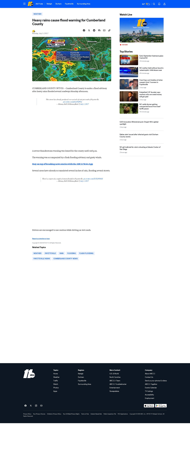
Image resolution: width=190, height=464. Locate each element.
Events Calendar (151, 388)
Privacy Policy (27, 414)
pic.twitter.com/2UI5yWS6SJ (93, 178)
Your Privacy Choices (39, 414)
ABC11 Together (151, 384)
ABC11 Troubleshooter (118, 384)
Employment (149, 398)
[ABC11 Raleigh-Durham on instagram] (36, 406)
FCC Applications (123, 414)
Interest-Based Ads (96, 414)
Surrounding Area (83, 4)
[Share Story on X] (89, 30)
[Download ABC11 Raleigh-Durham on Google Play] (161, 405)
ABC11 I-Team (115, 381)
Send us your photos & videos (156, 381)
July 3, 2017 (84, 104)
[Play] (142, 30)
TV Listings (149, 391)
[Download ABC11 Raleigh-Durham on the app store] (149, 405)
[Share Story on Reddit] (94, 30)
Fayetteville (69, 4)
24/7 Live (39, 4)
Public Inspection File (110, 414)
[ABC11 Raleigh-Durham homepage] (30, 4)
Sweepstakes (114, 391)
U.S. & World (114, 374)
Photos (55, 388)
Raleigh (49, 4)
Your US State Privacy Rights (71, 414)
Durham (58, 4)
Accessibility (149, 395)
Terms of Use (85, 414)
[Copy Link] (109, 30)
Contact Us (149, 377)
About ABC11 (150, 374)
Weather (56, 377)
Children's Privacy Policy (54, 414)
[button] (24, 4)
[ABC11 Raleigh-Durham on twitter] (31, 406)
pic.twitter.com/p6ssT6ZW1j (72, 102)
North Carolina (115, 377)
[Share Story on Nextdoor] (99, 30)
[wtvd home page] (29, 373)
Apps (55, 391)
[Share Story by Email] (104, 30)
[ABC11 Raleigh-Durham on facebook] (25, 406)
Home (55, 374)
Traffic (55, 381)
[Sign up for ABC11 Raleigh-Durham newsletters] (41, 406)
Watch (55, 384)
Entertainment (115, 388)
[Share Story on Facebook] (84, 30)
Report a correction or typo (41, 239)
